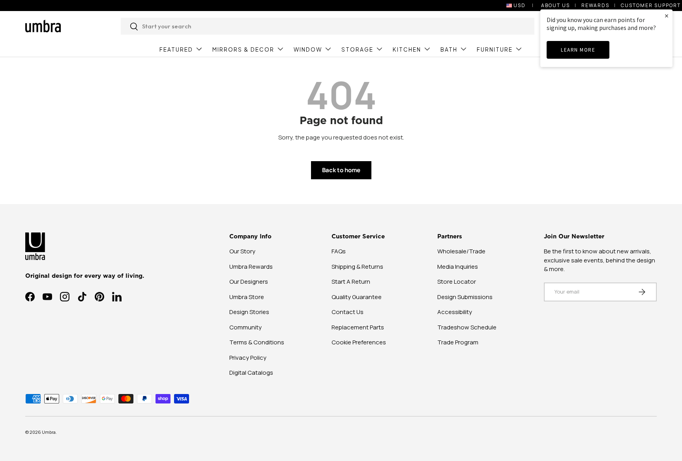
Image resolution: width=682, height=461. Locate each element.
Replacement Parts (358, 327)
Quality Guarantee (357, 297)
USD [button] (519, 5)
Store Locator (456, 281)
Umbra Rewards (251, 266)
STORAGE (357, 49)
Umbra (49, 432)
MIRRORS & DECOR (243, 49)
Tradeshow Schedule (467, 327)
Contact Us (347, 312)
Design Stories (249, 312)
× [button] (667, 15)
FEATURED (176, 49)
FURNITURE (495, 49)
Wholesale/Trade (461, 251)
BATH (448, 49)
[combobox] (328, 26)
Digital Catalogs (251, 372)
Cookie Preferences (359, 342)
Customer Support (651, 5)
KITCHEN (407, 49)
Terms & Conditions (256, 342)
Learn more (578, 49)
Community (245, 327)
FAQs (339, 251)
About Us (555, 5)
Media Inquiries (457, 266)
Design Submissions (465, 297)
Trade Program (457, 342)
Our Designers (248, 281)
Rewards (595, 5)
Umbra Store (246, 297)
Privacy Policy (247, 357)
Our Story (242, 251)
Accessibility (454, 312)
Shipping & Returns (357, 266)
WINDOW (308, 49)
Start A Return (351, 281)
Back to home (341, 170)
